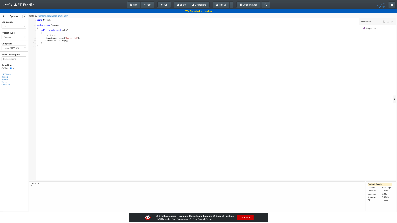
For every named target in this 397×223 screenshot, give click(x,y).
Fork (148, 4)
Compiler (6, 43)
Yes (6, 68)
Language (7, 21)
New (134, 4)
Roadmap (5, 79)
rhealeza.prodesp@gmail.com (53, 15)
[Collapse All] (392, 21)
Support (5, 77)
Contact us (6, 84)
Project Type (8, 32)
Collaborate (200, 4)
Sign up (381, 6)
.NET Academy (7, 74)
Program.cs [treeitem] (371, 28)
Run (165, 4)
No (13, 68)
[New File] (384, 21)
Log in (382, 3)
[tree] (377, 28)
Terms (4, 82)
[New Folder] (388, 21)
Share (182, 4)
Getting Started (249, 4)
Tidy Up (222, 4)
